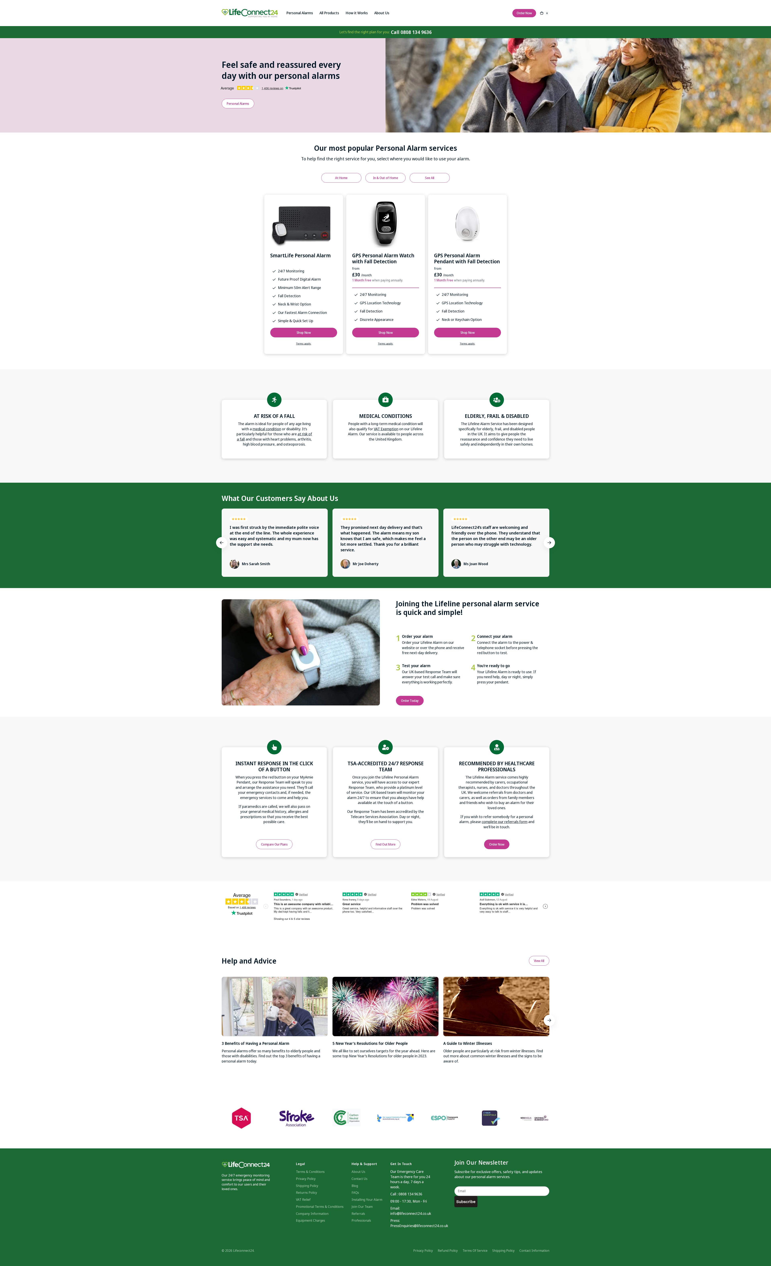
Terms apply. (303, 343)
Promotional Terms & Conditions (320, 1206)
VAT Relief (303, 1199)
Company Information (312, 1213)
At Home (341, 178)
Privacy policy (423, 1250)
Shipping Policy (307, 1186)
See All (429, 178)
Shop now (304, 332)
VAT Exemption (386, 428)
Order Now (496, 844)
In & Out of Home (385, 178)
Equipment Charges (310, 1220)
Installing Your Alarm (367, 1199)
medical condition (267, 428)
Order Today (410, 700)
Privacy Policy (306, 1178)
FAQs (355, 1192)
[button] (221, 542)
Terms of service (475, 1250)
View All (539, 961)
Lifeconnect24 (243, 1250)
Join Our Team (362, 1206)
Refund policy (448, 1250)
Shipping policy (503, 1250)
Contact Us (359, 1178)
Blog (355, 1186)
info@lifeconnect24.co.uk (410, 1213)
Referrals (358, 1213)
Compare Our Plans (274, 844)
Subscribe (465, 1201)
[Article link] (275, 1020)
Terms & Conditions (310, 1171)
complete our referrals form (504, 821)
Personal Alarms (238, 103)
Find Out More (386, 844)
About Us (358, 1171)
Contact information (534, 1250)
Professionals (361, 1220)
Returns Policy (306, 1192)
